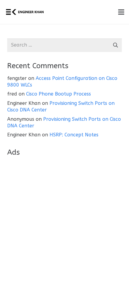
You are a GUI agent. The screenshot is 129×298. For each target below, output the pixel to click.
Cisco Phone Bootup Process (58, 94)
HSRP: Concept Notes (74, 135)
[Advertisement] (64, 226)
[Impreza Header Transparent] (25, 12)
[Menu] (121, 12)
